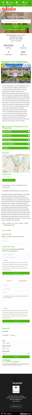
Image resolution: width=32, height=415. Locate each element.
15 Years (12, 335)
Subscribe (16, 273)
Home (3, 223)
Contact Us (5, 238)
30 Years (6, 335)
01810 (26, 223)
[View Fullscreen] (4, 162)
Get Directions (9, 180)
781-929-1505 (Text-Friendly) (16, 396)
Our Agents (5, 241)
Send (16, 321)
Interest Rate (6, 351)
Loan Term (5, 331)
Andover (21, 223)
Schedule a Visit (23, 280)
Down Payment (6, 345)
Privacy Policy (7, 269)
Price (3, 340)
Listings (9, 223)
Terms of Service (23, 323)
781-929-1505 (7, 234)
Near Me (22, 29)
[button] (16, 26)
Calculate (16, 356)
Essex (16, 223)
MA (13, 223)
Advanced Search (12, 29)
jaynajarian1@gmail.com (16, 399)
